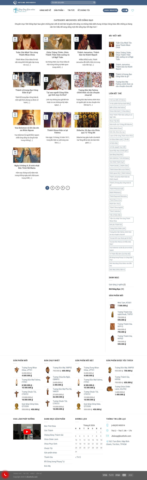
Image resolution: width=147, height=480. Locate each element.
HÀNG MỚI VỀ (45, 10)
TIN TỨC (71, 10)
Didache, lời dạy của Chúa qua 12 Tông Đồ (88, 131)
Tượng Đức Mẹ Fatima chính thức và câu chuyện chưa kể (88, 92)
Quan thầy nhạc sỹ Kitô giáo (119, 151)
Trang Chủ (17, 473)
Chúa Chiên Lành (51, 439)
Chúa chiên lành (115, 111)
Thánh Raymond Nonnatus (118, 196)
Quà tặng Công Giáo (116, 154)
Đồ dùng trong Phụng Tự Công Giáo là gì (121, 259)
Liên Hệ (39, 473)
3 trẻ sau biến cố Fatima (117, 100)
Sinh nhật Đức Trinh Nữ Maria (119, 158)
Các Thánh (48, 430)
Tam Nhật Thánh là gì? (117, 162)
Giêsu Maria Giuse (116, 128)
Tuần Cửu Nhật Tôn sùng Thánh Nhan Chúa (27, 53)
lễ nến (127, 139)
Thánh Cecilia (114, 165)
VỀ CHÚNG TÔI (84, 10)
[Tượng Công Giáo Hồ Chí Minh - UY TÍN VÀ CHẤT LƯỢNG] (24, 10)
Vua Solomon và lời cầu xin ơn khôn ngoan (121, 249)
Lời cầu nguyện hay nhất (117, 147)
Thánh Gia (48, 457)
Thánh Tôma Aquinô (116, 207)
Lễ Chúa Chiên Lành (116, 139)
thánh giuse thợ (115, 173)
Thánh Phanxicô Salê (116, 189)
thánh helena (126, 173)
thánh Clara (124, 165)
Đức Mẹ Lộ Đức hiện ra (117, 269)
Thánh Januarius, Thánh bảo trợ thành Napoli (88, 53)
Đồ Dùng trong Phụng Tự (54, 461)
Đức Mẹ (47, 466)
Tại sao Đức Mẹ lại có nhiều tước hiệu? (120, 243)
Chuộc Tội (48, 448)
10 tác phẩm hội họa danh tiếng (120, 103)
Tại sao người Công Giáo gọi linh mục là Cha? (57, 93)
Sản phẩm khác (50, 453)
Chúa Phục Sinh (50, 444)
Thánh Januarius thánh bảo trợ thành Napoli (119, 178)
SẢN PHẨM (58, 10)
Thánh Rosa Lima (115, 200)
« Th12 (78, 457)
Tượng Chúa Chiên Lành (117, 228)
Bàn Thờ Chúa (50, 426)
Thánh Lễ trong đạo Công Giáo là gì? (27, 91)
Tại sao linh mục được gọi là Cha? (120, 238)
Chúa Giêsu (126, 111)
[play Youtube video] (27, 432)
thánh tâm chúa (115, 204)
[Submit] (94, 2)
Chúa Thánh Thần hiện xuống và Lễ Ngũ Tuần (121, 116)
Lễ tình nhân (114, 143)
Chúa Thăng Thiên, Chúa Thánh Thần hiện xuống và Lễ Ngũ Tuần (57, 54)
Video (32, 473)
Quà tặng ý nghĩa (116, 284)
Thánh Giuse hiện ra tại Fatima (57, 131)
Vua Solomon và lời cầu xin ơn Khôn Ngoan (27, 129)
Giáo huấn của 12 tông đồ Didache (121, 124)
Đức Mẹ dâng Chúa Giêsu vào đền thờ (121, 265)
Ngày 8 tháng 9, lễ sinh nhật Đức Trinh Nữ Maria (26, 167)
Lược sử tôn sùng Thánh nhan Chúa (121, 136)
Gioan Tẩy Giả (114, 121)
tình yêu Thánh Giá (116, 225)
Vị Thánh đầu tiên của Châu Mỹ (120, 254)
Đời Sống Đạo (114, 289)
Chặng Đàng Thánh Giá (53, 435)
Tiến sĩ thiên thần (115, 215)
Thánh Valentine (115, 211)
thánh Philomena (115, 192)
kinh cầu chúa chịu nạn (117, 132)
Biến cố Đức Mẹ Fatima (117, 107)
